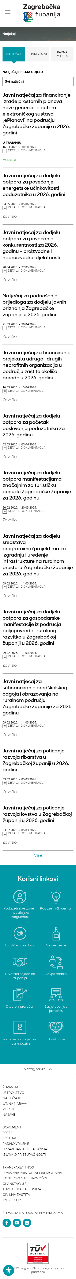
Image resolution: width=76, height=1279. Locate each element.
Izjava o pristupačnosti (24, 1155)
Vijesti (8, 1109)
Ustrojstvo (13, 1093)
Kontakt (10, 1138)
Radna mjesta (62, 54)
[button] (8, 12)
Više (38, 856)
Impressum (12, 1200)
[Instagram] (27, 1223)
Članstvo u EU (15, 1184)
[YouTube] (17, 1223)
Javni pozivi (38, 54)
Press (7, 1133)
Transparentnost (19, 1167)
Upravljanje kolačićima (25, 1149)
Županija (10, 1087)
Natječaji (13, 54)
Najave (9, 1114)
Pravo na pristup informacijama (32, 1173)
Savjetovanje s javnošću (25, 1178)
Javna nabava (15, 1104)
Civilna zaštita (16, 1195)
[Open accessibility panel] (8, 1270)
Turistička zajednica (22, 1189)
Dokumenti (12, 1127)
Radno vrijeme (16, 1144)
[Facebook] (7, 1223)
